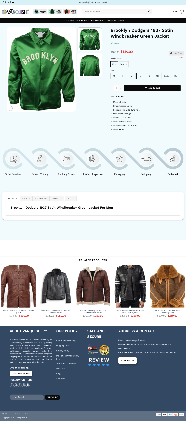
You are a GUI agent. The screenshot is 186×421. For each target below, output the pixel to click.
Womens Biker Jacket (115, 21)
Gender (113, 58)
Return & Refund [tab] (41, 199)
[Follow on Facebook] (3, 2)
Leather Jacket (68, 21)
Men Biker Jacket (98, 21)
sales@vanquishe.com (135, 340)
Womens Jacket (83, 21)
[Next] (71, 69)
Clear (181, 58)
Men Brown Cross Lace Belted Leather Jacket (18, 311)
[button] (178, 11)
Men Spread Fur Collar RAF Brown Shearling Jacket (167, 311)
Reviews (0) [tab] (26, 199)
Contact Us (127, 360)
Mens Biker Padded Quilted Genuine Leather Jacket (55, 311)
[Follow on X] (8, 2)
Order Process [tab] (57, 199)
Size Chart (178, 53)
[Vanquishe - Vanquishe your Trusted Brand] (15, 12)
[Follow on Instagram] (5, 2)
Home (4, 414)
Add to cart (154, 88)
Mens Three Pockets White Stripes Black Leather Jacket (130, 311)
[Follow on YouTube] (13, 2)
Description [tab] (12, 199)
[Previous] (11, 69)
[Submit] (149, 11)
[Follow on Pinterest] (10, 2)
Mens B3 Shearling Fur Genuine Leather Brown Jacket (93, 311)
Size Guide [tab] (70, 199)
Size (112, 70)
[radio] (114, 64)
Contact (25, 414)
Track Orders (14, 414)
